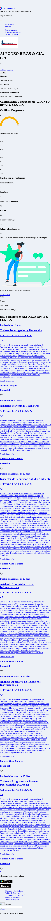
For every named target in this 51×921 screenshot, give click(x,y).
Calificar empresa (6, 70)
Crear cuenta (9, 24)
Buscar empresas (11, 30)
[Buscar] (1, 20)
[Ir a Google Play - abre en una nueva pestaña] (6, 883)
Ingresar (8, 26)
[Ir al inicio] (7, 9)
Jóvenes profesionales (13, 32)
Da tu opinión (5, 295)
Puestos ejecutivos (11, 34)
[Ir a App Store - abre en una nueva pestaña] (6, 887)
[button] (1, 395)
